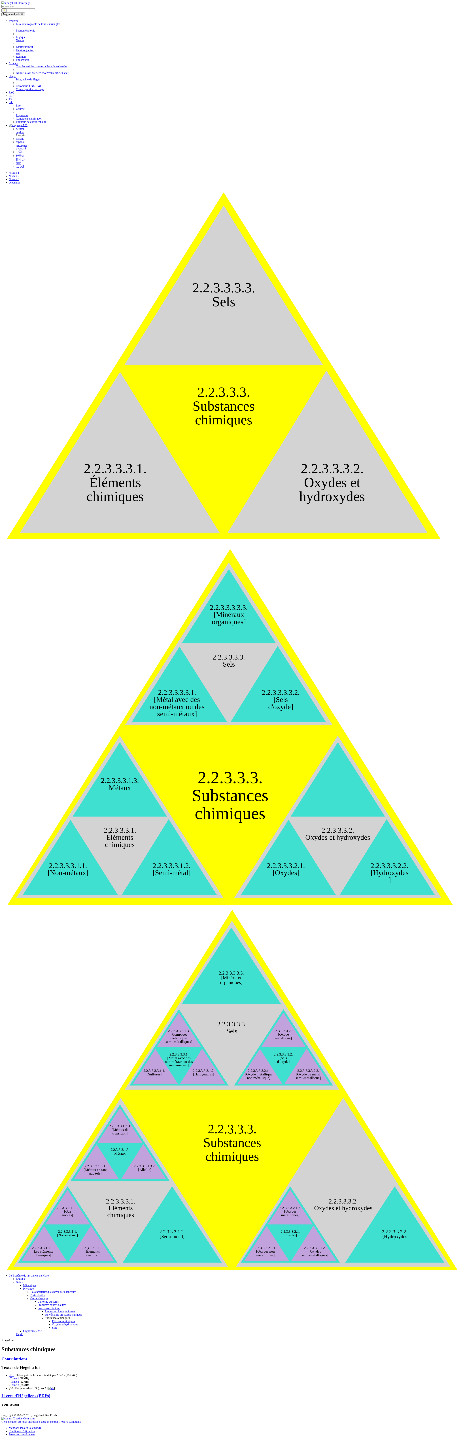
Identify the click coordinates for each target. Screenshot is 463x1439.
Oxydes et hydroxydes (65, 1324)
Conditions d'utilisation (29, 118)
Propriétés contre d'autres (52, 1304)
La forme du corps (48, 1301)
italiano (20, 138)
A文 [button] (24, 125)
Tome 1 (14, 1378)
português (21, 145)
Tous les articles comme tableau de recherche (41, 66)
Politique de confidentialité (31, 121)
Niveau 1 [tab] (14, 172)
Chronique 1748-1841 (28, 85)
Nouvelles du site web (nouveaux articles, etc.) (42, 72)
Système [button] (13, 20)
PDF (11, 95)
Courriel (20, 108)
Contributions (14, 1359)
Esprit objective (25, 50)
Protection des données (22, 1434)
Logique (21, 37)
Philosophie (22, 59)
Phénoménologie (25, 30)
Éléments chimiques (63, 1321)
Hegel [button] (12, 76)
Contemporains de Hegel (30, 89)
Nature (20, 40)
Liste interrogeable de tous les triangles (38, 24)
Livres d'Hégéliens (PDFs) (25, 1395)
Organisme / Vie (32, 1330)
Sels (54, 1327)
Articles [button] (13, 63)
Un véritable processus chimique (63, 1314)
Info (18, 105)
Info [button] (11, 102)
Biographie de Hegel (28, 79)
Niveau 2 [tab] (14, 176)
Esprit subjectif (24, 46)
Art (18, 53)
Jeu (10, 99)
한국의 (20, 155)
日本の (20, 159)
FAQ (11, 92)
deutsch (20, 128)
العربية (20, 166)
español (20, 141)
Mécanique (29, 1285)
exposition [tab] (14, 182)
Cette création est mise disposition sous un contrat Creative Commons (41, 1421)
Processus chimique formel (60, 1311)
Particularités (37, 1295)
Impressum (22, 115)
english (20, 132)
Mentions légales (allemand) (25, 1427)
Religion (21, 56)
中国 (19, 151)
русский (21, 148)
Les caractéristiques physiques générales (53, 1291)
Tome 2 (14, 1381)
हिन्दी (18, 163)
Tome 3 (14, 1384)
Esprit (19, 1334)
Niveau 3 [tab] (14, 179)
